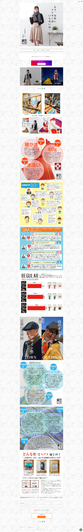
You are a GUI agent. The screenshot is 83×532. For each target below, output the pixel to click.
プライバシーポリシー (23, 527)
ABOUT (38, 50)
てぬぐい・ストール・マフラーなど (25, 505)
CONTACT (47, 50)
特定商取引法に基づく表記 (30, 527)
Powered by (40, 530)
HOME (35, 50)
